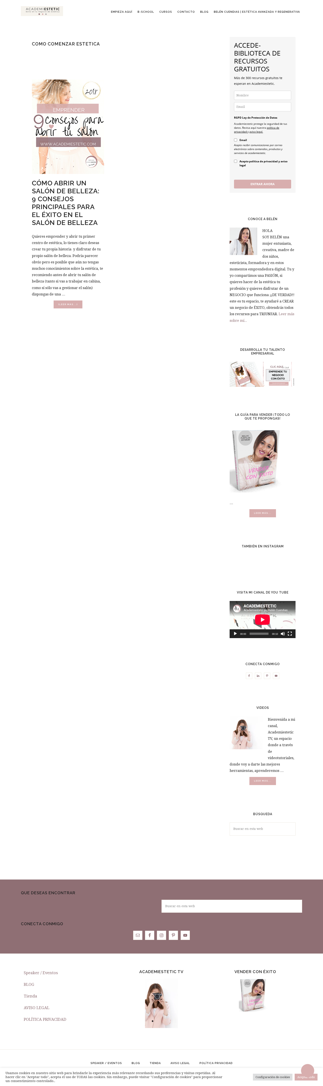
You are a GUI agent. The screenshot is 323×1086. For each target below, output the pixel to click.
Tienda (30, 996)
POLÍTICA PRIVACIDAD (45, 1019)
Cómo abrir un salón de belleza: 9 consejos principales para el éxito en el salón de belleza (66, 202)
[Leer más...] (70, 305)
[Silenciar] (283, 634)
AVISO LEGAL (36, 1007)
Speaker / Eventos (41, 972)
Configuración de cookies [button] (273, 1077)
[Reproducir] (235, 634)
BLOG (29, 984)
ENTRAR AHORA (262, 184)
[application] (263, 619)
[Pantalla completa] (290, 634)
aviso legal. (256, 132)
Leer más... (265, 514)
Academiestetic (42, 11)
